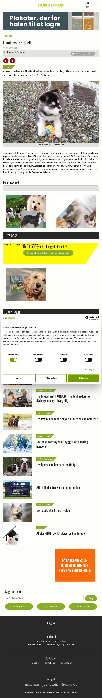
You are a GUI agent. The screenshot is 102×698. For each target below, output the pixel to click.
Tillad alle (83, 378)
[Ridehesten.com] (32, 684)
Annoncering (66, 662)
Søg (91, 598)
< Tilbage (7, 35)
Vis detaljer (88, 369)
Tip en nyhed (51, 606)
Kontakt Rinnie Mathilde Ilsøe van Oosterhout (48, 253)
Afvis (18, 378)
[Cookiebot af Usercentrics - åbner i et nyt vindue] (87, 318)
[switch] (38, 360)
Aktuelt (7, 67)
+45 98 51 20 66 (34, 644)
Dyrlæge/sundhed (45, 390)
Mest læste (83, 606)
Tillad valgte (51, 378)
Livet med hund (44, 413)
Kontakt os (49, 662)
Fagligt (40, 527)
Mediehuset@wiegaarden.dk (60, 644)
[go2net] (50, 684)
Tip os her (34, 662)
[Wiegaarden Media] (69, 684)
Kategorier (19, 606)
